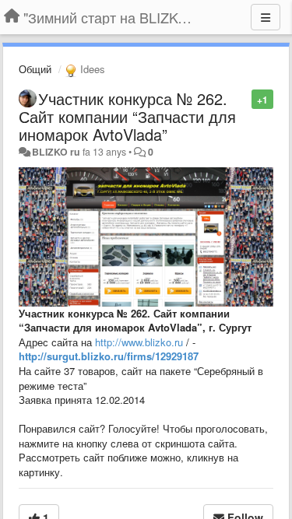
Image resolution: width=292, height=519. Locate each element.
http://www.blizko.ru (139, 342)
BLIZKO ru (57, 152)
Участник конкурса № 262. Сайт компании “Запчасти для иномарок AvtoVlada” (127, 116)
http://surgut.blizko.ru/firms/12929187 (109, 356)
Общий (35, 68)
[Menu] (265, 17)
